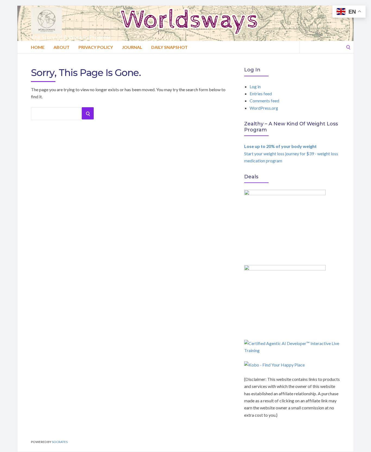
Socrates (60, 442)
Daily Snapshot (169, 47)
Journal (132, 47)
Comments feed (264, 100)
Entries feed (261, 93)
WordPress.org (264, 107)
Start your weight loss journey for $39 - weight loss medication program (291, 153)
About (62, 47)
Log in (255, 86)
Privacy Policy (95, 47)
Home (38, 47)
